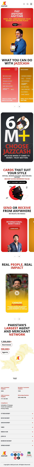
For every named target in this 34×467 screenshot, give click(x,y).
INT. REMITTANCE (25, 86)
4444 (2, 391)
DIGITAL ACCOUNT (7, 83)
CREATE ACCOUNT (6, 78)
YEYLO (22, 78)
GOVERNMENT (24, 84)
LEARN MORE (14, 228)
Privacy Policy (5, 408)
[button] (19, 106)
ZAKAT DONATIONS (25, 89)
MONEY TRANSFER (25, 94)
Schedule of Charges (7, 405)
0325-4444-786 (22, 397)
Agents (5, 352)
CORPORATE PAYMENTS (26, 76)
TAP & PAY (28, 78)
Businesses (6, 345)
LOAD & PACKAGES (25, 81)
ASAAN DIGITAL (6, 89)
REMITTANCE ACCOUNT (8, 86)
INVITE (12, 89)
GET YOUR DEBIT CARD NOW (17, 182)
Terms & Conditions (6, 407)
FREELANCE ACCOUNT (7, 81)
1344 (19, 391)
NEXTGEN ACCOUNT (7, 76)
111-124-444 (4, 398)
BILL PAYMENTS (24, 91)
